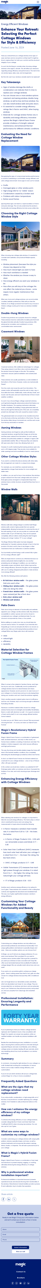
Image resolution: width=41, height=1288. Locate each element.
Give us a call (20, 1251)
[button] (38, 2)
